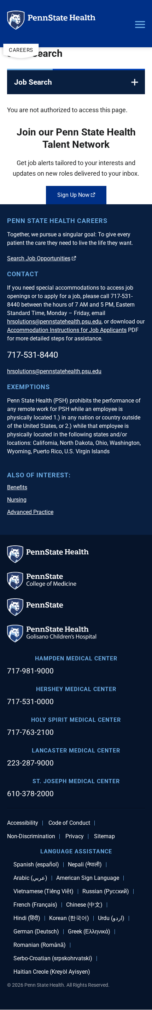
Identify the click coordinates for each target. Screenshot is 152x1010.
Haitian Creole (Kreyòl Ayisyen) (51, 971)
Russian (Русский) (105, 891)
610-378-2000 (30, 794)
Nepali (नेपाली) (85, 864)
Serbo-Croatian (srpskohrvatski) (52, 958)
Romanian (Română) (39, 945)
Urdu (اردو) (111, 918)
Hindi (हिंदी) (26, 918)
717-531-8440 (32, 355)
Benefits (17, 487)
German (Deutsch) (36, 931)
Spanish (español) (36, 864)
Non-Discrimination (31, 836)
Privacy (74, 836)
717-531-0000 (30, 701)
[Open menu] (140, 25)
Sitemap (104, 836)
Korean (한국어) (69, 918)
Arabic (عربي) (30, 878)
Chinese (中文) (84, 904)
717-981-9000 (30, 671)
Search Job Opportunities (38, 258)
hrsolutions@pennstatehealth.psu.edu (54, 321)
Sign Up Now (73, 195)
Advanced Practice (30, 512)
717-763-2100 (30, 732)
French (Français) (35, 904)
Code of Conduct (69, 823)
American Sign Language (87, 878)
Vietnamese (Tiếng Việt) (43, 891)
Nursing (17, 499)
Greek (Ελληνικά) (89, 931)
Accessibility (22, 823)
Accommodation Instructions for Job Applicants (67, 330)
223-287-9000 (30, 763)
